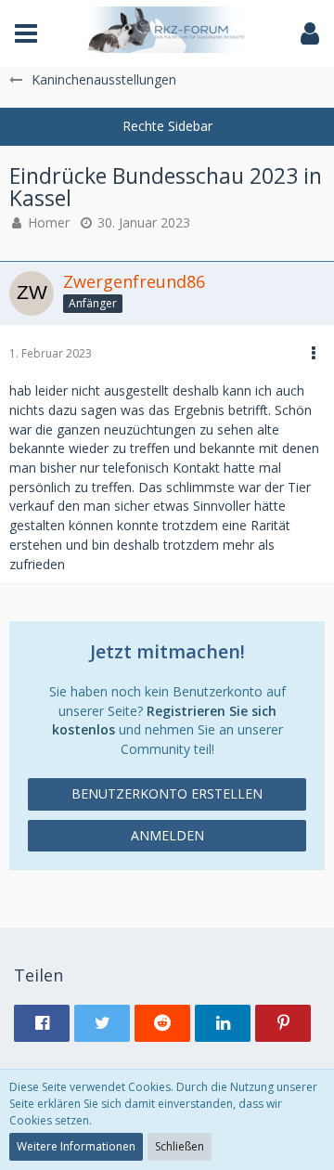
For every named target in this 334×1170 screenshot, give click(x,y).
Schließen (179, 1146)
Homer (49, 222)
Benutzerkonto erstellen (167, 793)
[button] (26, 33)
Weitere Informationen (76, 1146)
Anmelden (167, 835)
